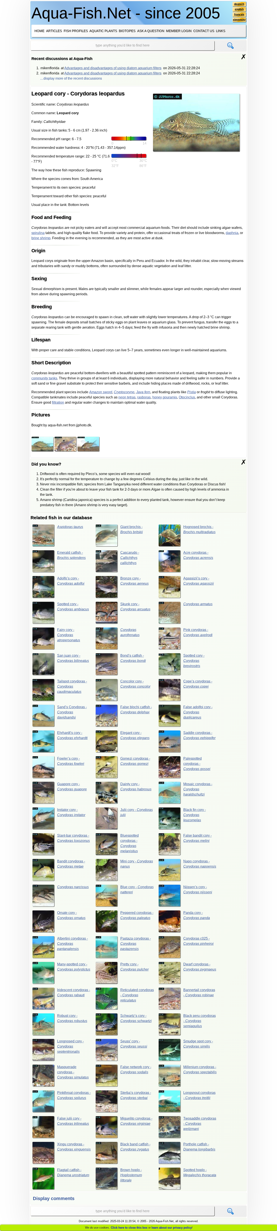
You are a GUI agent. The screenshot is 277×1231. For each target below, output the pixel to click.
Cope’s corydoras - (197, 683)
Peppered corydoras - (136, 915)
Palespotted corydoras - (196, 764)
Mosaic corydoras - (197, 789)
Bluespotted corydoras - (129, 843)
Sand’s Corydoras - (72, 712)
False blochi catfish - (136, 709)
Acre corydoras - (198, 555)
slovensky (239, 19)
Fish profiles (76, 31)
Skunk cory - (135, 606)
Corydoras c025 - (198, 941)
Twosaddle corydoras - (199, 1124)
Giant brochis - (131, 529)
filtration (58, 402)
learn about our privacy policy (171, 1227)
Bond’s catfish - (133, 658)
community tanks (44, 378)
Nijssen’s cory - (197, 889)
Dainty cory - (135, 786)
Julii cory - (136, 812)
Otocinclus (187, 397)
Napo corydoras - (199, 863)
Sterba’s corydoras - (135, 1095)
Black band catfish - (135, 1146)
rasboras (144, 397)
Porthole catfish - (199, 1146)
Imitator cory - (71, 812)
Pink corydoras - (198, 632)
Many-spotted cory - (73, 966)
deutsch (239, 4)
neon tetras (126, 397)
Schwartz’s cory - (136, 1018)
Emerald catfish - (71, 555)
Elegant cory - (135, 735)
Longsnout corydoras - (199, 1095)
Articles (54, 31)
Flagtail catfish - (73, 1172)
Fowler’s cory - (70, 761)
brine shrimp (40, 238)
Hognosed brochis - (199, 529)
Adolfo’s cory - (70, 580)
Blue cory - (137, 889)
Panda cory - (196, 915)
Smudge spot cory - (198, 1043)
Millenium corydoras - (200, 1069)
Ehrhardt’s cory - (72, 735)
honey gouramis (164, 397)
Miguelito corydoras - (136, 1121)
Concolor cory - (135, 683)
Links (220, 31)
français (239, 14)
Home (39, 31)
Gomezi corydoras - (135, 761)
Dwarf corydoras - (199, 966)
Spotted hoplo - (199, 1172)
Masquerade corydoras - (73, 1072)
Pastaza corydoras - (135, 944)
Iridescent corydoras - (73, 992)
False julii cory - (73, 1121)
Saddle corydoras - (199, 735)
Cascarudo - (129, 558)
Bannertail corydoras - (199, 992)
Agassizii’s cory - (198, 580)
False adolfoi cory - (198, 712)
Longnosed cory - (70, 1046)
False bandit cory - (197, 838)
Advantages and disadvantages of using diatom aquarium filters (112, 68)
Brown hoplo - (131, 1175)
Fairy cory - (68, 635)
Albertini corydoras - (72, 944)
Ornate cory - (71, 915)
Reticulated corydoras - (137, 995)
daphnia (232, 233)
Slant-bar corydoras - (73, 838)
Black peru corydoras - (199, 1021)
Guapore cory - (72, 786)
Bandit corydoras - (71, 863)
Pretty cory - (134, 966)
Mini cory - (136, 863)
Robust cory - (72, 1018)
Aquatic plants (103, 31)
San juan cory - (73, 658)
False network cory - (135, 1069)
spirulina (38, 233)
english (239, 9)
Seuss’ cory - (133, 1043)
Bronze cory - (134, 580)
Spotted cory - (73, 606)
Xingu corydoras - (74, 1146)
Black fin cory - (194, 815)
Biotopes (127, 31)
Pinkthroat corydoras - (74, 1095)
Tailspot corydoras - (72, 686)
